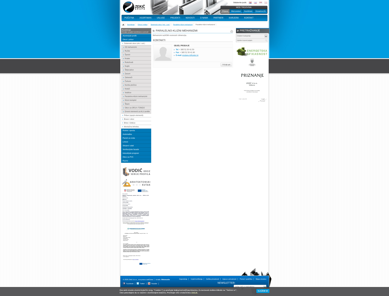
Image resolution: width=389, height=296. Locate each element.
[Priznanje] (252, 103)
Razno (125, 161)
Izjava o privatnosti (229, 279)
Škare (127, 104)
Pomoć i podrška (246, 279)
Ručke (127, 51)
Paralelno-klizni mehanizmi (183, 24)
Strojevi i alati (128, 146)
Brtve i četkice (129, 123)
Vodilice (128, 93)
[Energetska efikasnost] (252, 56)
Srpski (260, 3)
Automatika (127, 134)
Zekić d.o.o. (134, 7)
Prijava (225, 11)
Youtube (154, 283)
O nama (204, 18)
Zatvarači (128, 77)
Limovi (125, 142)
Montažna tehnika (131, 127)
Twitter (142, 283)
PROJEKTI (175, 18)
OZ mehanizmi (131, 47)
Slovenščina (255, 3)
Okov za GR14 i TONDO (135, 108)
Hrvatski (250, 3)
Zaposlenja (183, 279)
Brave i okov (129, 119)
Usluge (161, 18)
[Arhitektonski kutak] (136, 187)
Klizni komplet (130, 100)
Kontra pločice (131, 85)
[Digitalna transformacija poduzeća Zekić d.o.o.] (136, 225)
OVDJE (194, 293)
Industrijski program (131, 153)
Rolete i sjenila (129, 130)
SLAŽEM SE (263, 291)
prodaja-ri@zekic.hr (190, 55)
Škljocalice (129, 70)
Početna (129, 18)
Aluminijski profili (130, 36)
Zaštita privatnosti (212, 279)
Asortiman (248, 11)
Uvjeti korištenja (196, 279)
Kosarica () (261, 11)
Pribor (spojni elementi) (133, 115)
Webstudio (165, 279)
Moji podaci (236, 11)
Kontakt (248, 18)
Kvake (127, 58)
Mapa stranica (261, 279)
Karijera (234, 18)
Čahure (128, 81)
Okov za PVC (128, 157)
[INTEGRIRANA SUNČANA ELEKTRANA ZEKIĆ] (136, 265)
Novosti (190, 18)
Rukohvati (129, 62)
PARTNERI (218, 18)
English (265, 3)
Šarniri (127, 55)
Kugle (127, 66)
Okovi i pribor (143, 24)
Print (232, 31)
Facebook (130, 283)
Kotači (127, 89)
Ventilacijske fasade (131, 149)
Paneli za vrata (129, 138)
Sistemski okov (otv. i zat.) (160, 24)
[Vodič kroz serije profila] (136, 176)
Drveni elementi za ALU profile (137, 111)
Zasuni (127, 74)
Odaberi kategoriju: (244, 36)
